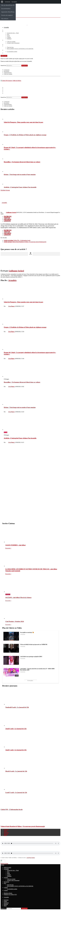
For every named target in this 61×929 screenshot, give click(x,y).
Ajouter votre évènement (13, 43)
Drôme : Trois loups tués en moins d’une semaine (20, 174)
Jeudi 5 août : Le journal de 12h (15, 750)
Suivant (8, 190)
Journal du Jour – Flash (13, 33)
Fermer (2, 865)
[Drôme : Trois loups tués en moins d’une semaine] (32, 168)
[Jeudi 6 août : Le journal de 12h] (32, 718)
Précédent (3, 190)
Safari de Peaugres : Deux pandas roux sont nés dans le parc (23, 122)
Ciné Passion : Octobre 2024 (14, 621)
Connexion (6, 69)
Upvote (14, 254)
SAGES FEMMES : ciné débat (15, 545)
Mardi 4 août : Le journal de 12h (16, 771)
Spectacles (6, 44)
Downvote (46, 254)
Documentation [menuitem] (5, 8)
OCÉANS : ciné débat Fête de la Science (18, 597)
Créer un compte (11, 41)
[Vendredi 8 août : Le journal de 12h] (32, 696)
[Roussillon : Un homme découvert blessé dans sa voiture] (32, 156)
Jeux (8, 34)
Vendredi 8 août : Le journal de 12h (17, 707)
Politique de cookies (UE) (10, 894)
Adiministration (8, 72)
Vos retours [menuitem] (4, 18)
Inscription (6, 71)
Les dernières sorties (12, 51)
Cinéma (6, 50)
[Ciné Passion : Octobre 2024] (32, 611)
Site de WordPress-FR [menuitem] (7, 5)
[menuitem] (2, 2)
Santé (8, 35)
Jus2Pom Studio (31, 857)
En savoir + (8, 548)
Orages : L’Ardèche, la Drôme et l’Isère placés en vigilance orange (25, 135)
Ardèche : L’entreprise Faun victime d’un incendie (20, 187)
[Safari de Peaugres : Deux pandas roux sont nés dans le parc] (32, 116)
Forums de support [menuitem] (7, 15)
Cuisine (9, 37)
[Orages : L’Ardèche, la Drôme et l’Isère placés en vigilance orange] (32, 128)
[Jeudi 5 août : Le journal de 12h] (32, 739)
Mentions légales (8, 893)
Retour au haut (4, 863)
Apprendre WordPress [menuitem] (7, 12)
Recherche (24, 65)
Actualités (6, 27)
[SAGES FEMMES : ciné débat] (32, 534)
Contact (6, 53)
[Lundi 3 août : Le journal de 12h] (32, 782)
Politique (9, 38)
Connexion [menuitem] (7, 1)
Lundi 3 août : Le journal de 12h (16, 792)
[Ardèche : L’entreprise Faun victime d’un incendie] (32, 181)
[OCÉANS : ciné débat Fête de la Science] (32, 584)
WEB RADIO (7, 30)
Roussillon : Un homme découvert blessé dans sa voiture (22, 162)
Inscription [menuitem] (14, 1)
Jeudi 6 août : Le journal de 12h (15, 728)
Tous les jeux (10, 47)
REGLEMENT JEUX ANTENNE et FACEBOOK (20, 48)
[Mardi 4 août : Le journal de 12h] (32, 760)
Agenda (6, 40)
